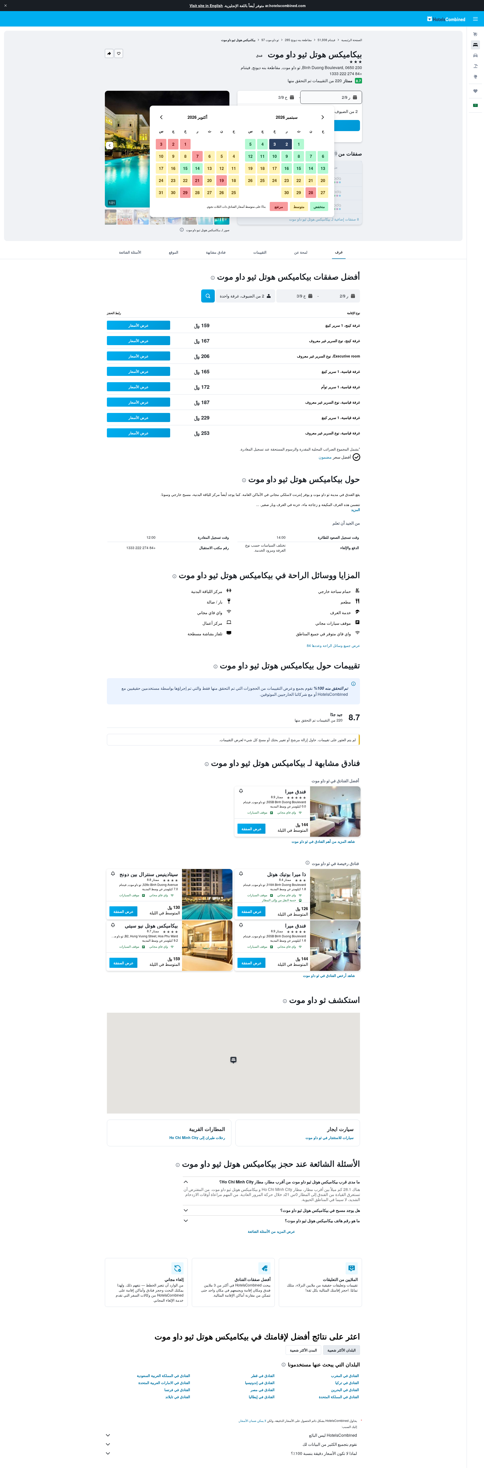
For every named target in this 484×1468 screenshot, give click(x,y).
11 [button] (262, 156)
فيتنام (331, 40)
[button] (5, 5)
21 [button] (311, 180)
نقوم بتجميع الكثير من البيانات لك (329, 1444)
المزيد (355, 509)
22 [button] (298, 180)
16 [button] (286, 168)
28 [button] (311, 192)
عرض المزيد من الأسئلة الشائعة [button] (271, 1231)
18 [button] (262, 168)
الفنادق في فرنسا (177, 1389)
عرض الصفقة (251, 828)
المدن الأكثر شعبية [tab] (303, 1350)
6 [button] (323, 156)
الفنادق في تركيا (347, 1382)
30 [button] (286, 192)
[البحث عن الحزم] (475, 66)
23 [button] (286, 180)
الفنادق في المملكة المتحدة (339, 1396)
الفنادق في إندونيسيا (260, 1382)
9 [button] (287, 156)
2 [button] (287, 144)
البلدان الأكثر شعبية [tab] (341, 1350)
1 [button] (299, 144)
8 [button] (299, 156)
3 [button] (275, 144)
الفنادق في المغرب (345, 1375)
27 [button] (323, 192)
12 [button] (250, 156)
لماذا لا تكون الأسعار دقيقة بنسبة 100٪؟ (324, 1453)
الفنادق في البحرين (345, 1389)
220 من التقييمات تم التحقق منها (315, 80)
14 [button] (311, 168)
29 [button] (298, 192)
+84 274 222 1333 (345, 73)
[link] (323, 841)
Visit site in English (206, 5)
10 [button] (274, 156)
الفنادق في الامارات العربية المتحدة (164, 1382)
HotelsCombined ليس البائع (333, 1435)
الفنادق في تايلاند (177, 1396)
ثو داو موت (272, 40)
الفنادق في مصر (263, 1389)
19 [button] (250, 168)
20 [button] (323, 180)
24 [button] (274, 180)
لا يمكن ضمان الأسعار (252, 1420)
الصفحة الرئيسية (351, 40)
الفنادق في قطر (263, 1375)
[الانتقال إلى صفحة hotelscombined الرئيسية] (446, 18)
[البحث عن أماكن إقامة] (475, 45)
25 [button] (262, 180)
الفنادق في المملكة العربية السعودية (163, 1375)
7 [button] (311, 156)
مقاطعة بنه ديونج (301, 40)
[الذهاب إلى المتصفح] (475, 77)
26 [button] (250, 180)
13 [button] (323, 168)
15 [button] (298, 168)
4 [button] (262, 144)
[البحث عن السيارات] (475, 55)
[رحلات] (475, 91)
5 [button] (250, 144)
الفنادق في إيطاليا (262, 1396)
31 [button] (161, 192)
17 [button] (274, 168)
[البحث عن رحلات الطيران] (475, 34)
